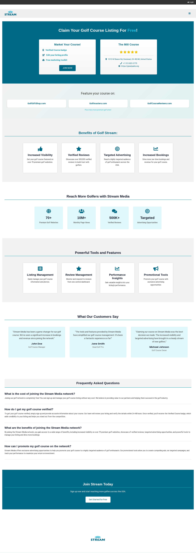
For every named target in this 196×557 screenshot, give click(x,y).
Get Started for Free (98, 499)
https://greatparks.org (130, 66)
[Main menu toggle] (189, 13)
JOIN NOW (67, 68)
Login (192, 2)
